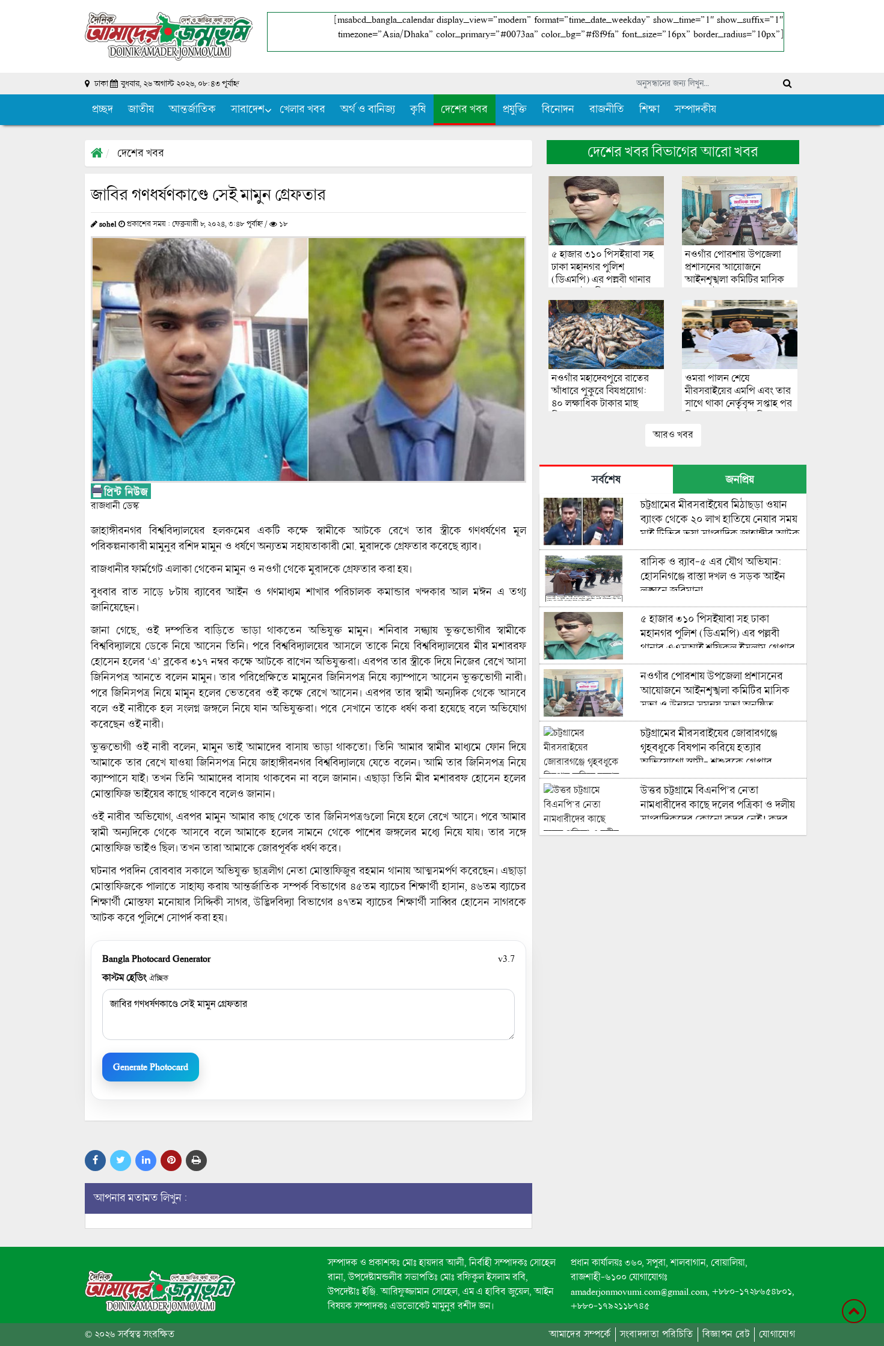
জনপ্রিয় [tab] (740, 480)
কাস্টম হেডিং (135, 978)
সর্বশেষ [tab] (606, 480)
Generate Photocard (150, 1067)
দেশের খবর (140, 153)
